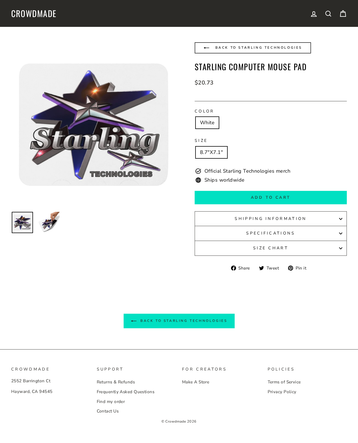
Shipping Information (271, 218)
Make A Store (195, 382)
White (207, 122)
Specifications (270, 233)
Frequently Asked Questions (126, 392)
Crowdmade (33, 13)
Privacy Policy (282, 392)
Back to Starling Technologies (257, 47)
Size (201, 140)
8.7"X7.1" (211, 152)
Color (205, 111)
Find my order (111, 401)
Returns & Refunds (116, 382)
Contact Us (108, 411)
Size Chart (270, 248)
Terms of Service (284, 382)
